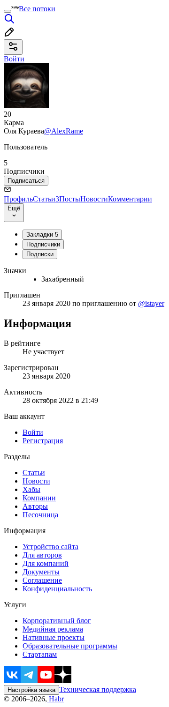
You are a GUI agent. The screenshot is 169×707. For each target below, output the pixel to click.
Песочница (40, 515)
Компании (39, 498)
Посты (69, 199)
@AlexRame (63, 131)
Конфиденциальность (57, 589)
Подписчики (43, 244)
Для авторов (42, 555)
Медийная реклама (53, 629)
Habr (55, 699)
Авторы (35, 506)
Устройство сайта (50, 547)
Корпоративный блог (57, 621)
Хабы (31, 489)
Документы (41, 572)
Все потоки (37, 9)
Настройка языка (31, 689)
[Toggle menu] (7, 11)
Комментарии (130, 199)
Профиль (18, 199)
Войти (33, 432)
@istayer (151, 303)
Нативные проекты (53, 637)
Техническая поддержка (97, 689)
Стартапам (40, 654)
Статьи (46, 199)
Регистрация (43, 441)
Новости (94, 199)
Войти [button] (14, 59)
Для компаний (46, 563)
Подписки (40, 254)
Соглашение (42, 580)
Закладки (42, 234)
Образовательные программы (70, 646)
